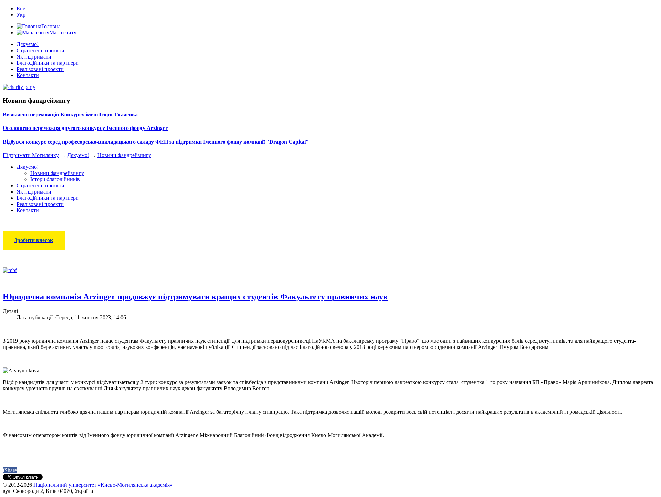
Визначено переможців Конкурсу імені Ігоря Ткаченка (70, 114)
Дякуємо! (28, 44)
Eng (21, 8)
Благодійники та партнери (48, 63)
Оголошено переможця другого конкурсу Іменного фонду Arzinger (85, 128)
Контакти (28, 75)
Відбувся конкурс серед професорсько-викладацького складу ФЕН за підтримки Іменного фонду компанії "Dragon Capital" (156, 142)
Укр (21, 15)
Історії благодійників (55, 179)
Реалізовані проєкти (40, 69)
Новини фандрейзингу (124, 155)
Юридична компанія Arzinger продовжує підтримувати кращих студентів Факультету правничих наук (195, 296)
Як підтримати (34, 57)
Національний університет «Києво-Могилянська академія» (102, 485)
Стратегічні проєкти (40, 50)
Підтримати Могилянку (31, 155)
